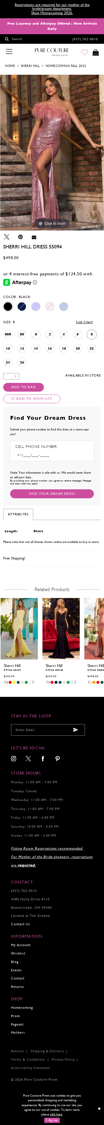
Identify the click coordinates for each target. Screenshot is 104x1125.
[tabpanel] (52, 152)
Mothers (18, 1033)
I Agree (52, 1120)
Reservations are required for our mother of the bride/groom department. (52, 7)
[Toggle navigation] (9, 52)
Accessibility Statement (30, 1068)
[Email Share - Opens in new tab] (34, 237)
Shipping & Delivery (47, 1051)
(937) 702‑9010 (23, 891)
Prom (15, 1016)
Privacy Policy (63, 1059)
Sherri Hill (30, 66)
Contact (18, 978)
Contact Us (20, 924)
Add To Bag (23, 387)
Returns (17, 987)
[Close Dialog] (99, 1108)
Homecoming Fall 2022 (66, 66)
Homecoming (22, 1008)
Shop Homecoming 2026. (52, 12)
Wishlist (18, 953)
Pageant (17, 1024)
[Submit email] (76, 730)
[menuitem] (14, 759)
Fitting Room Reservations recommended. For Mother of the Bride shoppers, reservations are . (51, 856)
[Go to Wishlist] (84, 52)
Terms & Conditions (28, 1059)
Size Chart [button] (84, 322)
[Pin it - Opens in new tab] (20, 237)
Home (10, 66)
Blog (14, 962)
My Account (21, 945)
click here (56, 1114)
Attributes (18, 514)
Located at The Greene (30, 916)
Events (16, 970)
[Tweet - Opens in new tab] (6, 237)
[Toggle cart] (96, 52)
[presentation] (19, 628)
